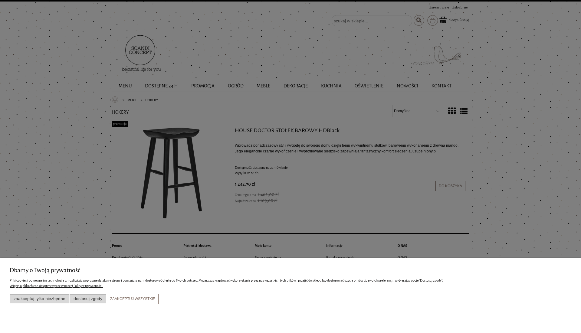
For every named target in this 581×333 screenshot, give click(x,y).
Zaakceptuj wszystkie (132, 299)
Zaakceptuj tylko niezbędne (39, 298)
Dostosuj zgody (88, 298)
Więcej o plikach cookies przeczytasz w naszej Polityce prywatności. (56, 286)
